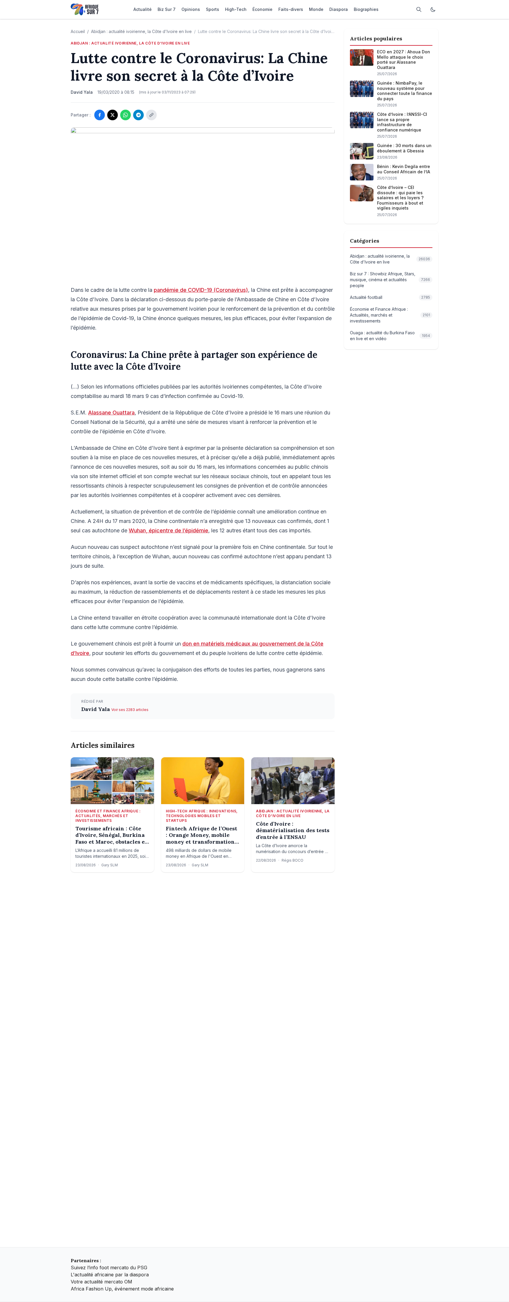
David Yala (96, 709)
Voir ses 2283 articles (129, 709)
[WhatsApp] (125, 115)
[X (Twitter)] (112, 115)
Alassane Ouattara (111, 412)
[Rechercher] (419, 9)
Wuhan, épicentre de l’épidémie (168, 530)
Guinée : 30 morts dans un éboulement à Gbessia (404, 148)
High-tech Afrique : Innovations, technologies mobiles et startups (202, 816)
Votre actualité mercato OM (101, 1282)
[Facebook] (99, 115)
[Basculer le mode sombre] (433, 9)
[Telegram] (138, 115)
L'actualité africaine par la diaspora (110, 1275)
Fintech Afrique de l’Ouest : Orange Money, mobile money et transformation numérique (201, 835)
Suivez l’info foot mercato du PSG (109, 1267)
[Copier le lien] (151, 115)
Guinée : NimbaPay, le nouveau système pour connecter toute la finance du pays (404, 90)
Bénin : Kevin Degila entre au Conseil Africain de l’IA (403, 169)
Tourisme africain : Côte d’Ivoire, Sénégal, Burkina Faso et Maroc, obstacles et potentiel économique (111, 835)
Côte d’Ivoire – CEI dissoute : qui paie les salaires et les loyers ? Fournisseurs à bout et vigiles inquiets (400, 197)
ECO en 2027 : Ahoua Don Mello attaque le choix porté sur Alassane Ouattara (403, 59)
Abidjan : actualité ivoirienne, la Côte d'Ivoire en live (141, 31)
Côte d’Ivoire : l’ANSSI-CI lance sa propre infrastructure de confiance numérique (402, 122)
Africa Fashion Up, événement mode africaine (122, 1289)
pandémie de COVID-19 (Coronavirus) (201, 290)
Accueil (78, 31)
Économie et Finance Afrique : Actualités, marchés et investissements (108, 816)
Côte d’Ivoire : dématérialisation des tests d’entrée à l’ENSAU (292, 830)
